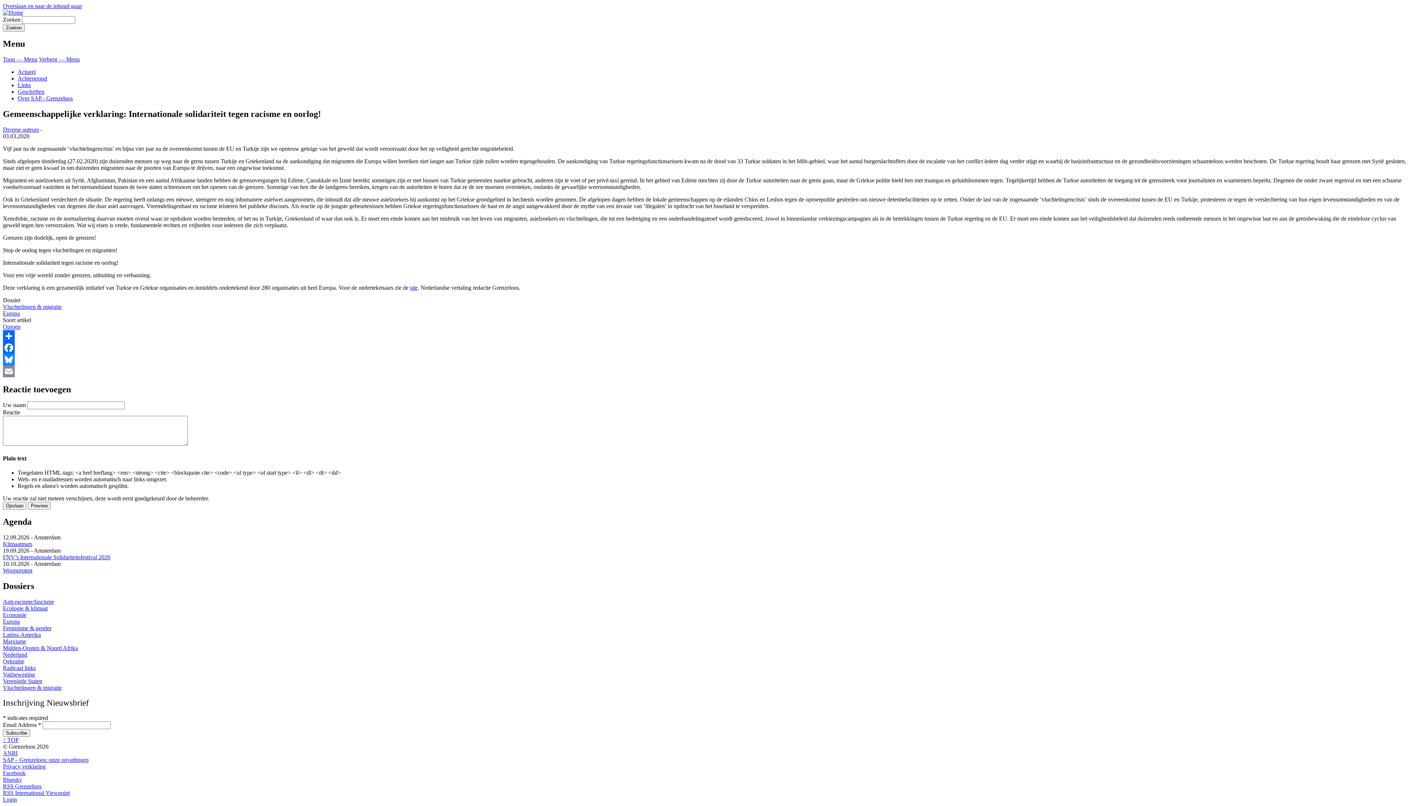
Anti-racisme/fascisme (28, 602)
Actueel (27, 72)
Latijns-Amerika (22, 635)
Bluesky (12, 780)
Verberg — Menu (59, 59)
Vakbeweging (19, 674)
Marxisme (14, 641)
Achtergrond (32, 78)
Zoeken (12, 20)
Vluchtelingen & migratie (32, 307)
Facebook (14, 773)
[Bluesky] (706, 359)
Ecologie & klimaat (25, 608)
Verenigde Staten (22, 681)
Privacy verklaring (24, 766)
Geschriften (31, 92)
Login (10, 799)
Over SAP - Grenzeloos (45, 98)
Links (24, 85)
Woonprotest (17, 570)
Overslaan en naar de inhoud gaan (42, 6)
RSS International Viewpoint (36, 793)
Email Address (22, 725)
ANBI (10, 753)
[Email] (706, 371)
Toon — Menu (20, 59)
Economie (14, 615)
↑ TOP (11, 740)
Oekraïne (13, 661)
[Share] (706, 336)
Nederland (15, 655)
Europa (11, 313)
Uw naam (14, 405)
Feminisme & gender (27, 628)
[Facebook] (706, 348)
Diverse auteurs (21, 129)
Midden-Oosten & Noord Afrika (40, 648)
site (414, 288)
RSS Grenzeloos (22, 786)
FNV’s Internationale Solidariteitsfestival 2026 (56, 557)
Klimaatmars (17, 544)
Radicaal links (19, 668)
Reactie (11, 412)
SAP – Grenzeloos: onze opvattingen (46, 760)
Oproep (12, 327)
